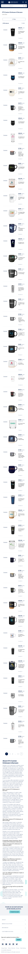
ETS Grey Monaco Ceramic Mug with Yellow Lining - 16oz (21, 576)
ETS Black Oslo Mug (21, 348)
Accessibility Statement (6, 950)
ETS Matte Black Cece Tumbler (21, 122)
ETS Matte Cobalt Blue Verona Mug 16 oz (21, 470)
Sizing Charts (4, 948)
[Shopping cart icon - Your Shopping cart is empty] (25, 3)
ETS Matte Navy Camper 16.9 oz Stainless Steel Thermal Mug (21, 666)
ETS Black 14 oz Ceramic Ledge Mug (21, 303)
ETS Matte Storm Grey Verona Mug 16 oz (21, 258)
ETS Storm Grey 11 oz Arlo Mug (21, 273)
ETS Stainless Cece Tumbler (21, 695)
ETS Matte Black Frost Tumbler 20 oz (21, 32)
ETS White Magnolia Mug (21, 364)
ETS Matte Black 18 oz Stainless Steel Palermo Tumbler (21, 485)
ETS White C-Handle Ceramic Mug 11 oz (21, 635)
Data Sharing (23, 948)
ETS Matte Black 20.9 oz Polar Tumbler (21, 529)
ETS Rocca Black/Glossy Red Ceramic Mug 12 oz (20, 395)
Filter (14, 19)
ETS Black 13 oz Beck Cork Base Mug (21, 605)
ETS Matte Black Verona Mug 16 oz (21, 168)
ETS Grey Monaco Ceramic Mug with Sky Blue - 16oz (21, 741)
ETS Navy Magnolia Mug (21, 439)
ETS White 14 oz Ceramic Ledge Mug (21, 198)
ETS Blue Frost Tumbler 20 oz (21, 243)
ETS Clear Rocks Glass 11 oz (21, 424)
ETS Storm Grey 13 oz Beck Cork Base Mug (21, 47)
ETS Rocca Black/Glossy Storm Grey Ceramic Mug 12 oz (21, 591)
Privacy (17, 948)
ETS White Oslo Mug (21, 62)
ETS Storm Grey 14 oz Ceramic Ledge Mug (21, 710)
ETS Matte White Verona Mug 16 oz (21, 213)
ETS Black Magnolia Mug (21, 409)
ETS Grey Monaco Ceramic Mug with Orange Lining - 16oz (21, 154)
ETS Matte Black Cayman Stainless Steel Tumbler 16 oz (21, 681)
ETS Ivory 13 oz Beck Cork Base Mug (21, 514)
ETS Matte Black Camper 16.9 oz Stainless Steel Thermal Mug (21, 621)
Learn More (4, 14)
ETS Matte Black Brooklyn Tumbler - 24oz (21, 650)
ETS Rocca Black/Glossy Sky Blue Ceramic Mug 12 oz (21, 108)
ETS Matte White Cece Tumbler (21, 379)
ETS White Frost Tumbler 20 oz (21, 137)
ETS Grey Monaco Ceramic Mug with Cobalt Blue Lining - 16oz (21, 455)
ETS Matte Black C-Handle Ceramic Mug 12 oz (21, 334)
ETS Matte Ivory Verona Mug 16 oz (21, 92)
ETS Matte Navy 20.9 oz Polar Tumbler (21, 499)
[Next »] (21, 756)
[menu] (14, 920)
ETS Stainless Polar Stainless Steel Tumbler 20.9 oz (21, 289)
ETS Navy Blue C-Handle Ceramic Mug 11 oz (21, 560)
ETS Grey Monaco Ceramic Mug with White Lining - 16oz (21, 319)
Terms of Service (11, 948)
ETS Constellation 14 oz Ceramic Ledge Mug (21, 229)
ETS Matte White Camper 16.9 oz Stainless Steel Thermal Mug (21, 545)
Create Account (14, 911)
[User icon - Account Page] (23, 3)
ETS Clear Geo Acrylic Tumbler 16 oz (21, 725)
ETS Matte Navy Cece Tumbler (21, 77)
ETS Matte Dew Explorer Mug (21, 183)
